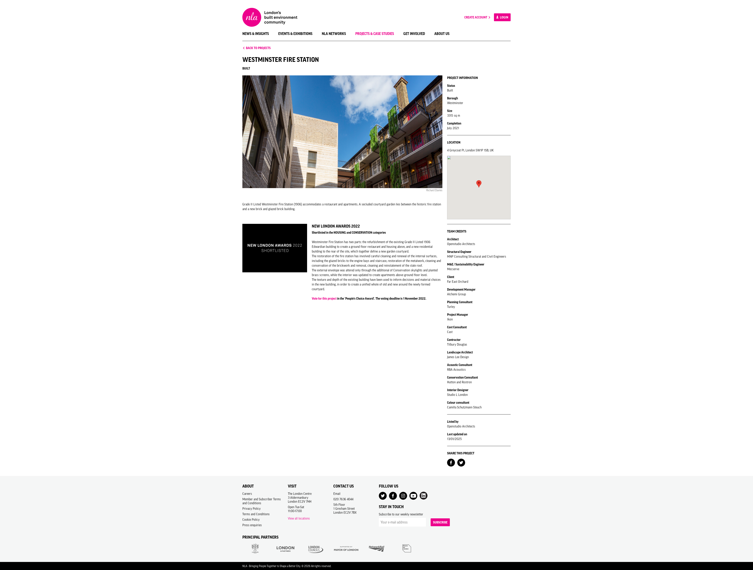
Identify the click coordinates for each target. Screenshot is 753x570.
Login (503, 17)
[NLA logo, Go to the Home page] (269, 17)
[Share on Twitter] (461, 462)
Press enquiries (252, 525)
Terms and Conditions (256, 514)
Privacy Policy (251, 508)
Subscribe (440, 522)
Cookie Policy (251, 519)
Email (336, 493)
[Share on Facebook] (451, 462)
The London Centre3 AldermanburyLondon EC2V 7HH (300, 497)
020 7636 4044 (343, 499)
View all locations (299, 518)
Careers (247, 493)
